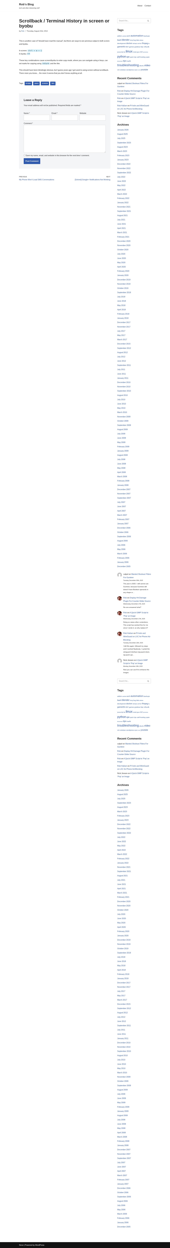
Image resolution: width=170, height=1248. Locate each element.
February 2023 (123, 155)
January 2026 (122, 130)
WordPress (39, 1245)
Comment (28, 123)
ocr (141, 52)
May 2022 (121, 185)
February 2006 (123, 558)
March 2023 (122, 151)
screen (45, 83)
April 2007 (121, 511)
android (124, 36)
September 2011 (124, 365)
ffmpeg (145, 43)
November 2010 (123, 387)
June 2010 (121, 404)
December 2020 (123, 241)
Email (54, 113)
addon (119, 36)
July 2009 (121, 434)
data (137, 40)
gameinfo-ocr (123, 46)
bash (119, 40)
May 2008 (121, 468)
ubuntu (141, 66)
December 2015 (123, 344)
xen (139, 70)
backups (147, 36)
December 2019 (123, 280)
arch (128, 36)
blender (126, 40)
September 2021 (124, 211)
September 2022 (124, 173)
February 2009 (123, 447)
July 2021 (121, 220)
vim (118, 70)
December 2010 (123, 382)
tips (52, 83)
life (124, 52)
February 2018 (123, 314)
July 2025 (121, 138)
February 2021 (123, 237)
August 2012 (122, 352)
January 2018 (122, 318)
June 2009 (121, 438)
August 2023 (122, 147)
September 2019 (124, 292)
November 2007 (123, 494)
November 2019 (123, 284)
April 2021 (121, 228)
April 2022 (121, 190)
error (140, 43)
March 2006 (122, 554)
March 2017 (122, 340)
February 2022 (123, 198)
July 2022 (121, 177)
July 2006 (121, 545)
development (121, 43)
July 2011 (121, 369)
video (147, 65)
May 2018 (121, 305)
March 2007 (122, 515)
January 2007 (122, 524)
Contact (148, 6)
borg (131, 40)
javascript (120, 52)
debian (141, 40)
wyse (136, 70)
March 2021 (122, 232)
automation (137, 35)
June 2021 (121, 224)
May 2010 (121, 408)
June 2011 (121, 374)
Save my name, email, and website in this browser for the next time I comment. (57, 155)
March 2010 (122, 412)
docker (129, 43)
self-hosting (141, 57)
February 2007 (123, 519)
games (131, 47)
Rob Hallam (122, 106)
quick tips (133, 57)
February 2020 (123, 271)
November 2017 (123, 327)
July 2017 (121, 331)
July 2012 (121, 357)
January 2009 (122, 451)
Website (83, 113)
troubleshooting (128, 65)
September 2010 (124, 391)
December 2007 (123, 489)
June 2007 (121, 506)
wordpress (130, 70)
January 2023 (122, 160)
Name (27, 113)
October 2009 (122, 421)
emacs (135, 43)
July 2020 (121, 254)
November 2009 (123, 417)
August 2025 (122, 134)
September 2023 (124, 143)
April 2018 (121, 310)
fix (149, 43)
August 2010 (122, 395)
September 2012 (124, 348)
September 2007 (124, 498)
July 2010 (121, 399)
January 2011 (122, 378)
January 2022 (122, 203)
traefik (129, 61)
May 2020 (121, 263)
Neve (21, 1245)
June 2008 (121, 464)
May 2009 (121, 442)
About (139, 6)
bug (134, 40)
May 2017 (121, 335)
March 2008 (122, 477)
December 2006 (123, 528)
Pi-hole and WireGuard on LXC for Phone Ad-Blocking (137, 636)
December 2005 (123, 566)
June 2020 (121, 258)
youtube (144, 69)
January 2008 (122, 485)
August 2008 (122, 455)
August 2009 (122, 429)
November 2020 (123, 245)
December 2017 (123, 322)
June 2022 (121, 181)
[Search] (148, 20)
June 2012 (121, 361)
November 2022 (123, 168)
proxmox (145, 52)
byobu (28, 83)
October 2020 (122, 250)
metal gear (136, 52)
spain (148, 57)
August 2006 (122, 541)
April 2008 (121, 472)
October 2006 (122, 532)
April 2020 (121, 267)
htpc (142, 47)
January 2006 (122, 562)
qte (128, 57)
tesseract (120, 61)
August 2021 (122, 215)
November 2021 (123, 207)
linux (36, 83)
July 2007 (121, 502)
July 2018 (121, 297)
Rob (22, 31)
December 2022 (123, 164)
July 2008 (121, 459)
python (121, 56)
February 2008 (123, 481)
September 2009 (124, 425)
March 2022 (122, 194)
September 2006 (124, 536)
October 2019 (122, 288)
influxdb (146, 47)
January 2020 (122, 275)
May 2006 (121, 549)
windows (123, 70)
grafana (137, 47)
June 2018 (121, 301)
